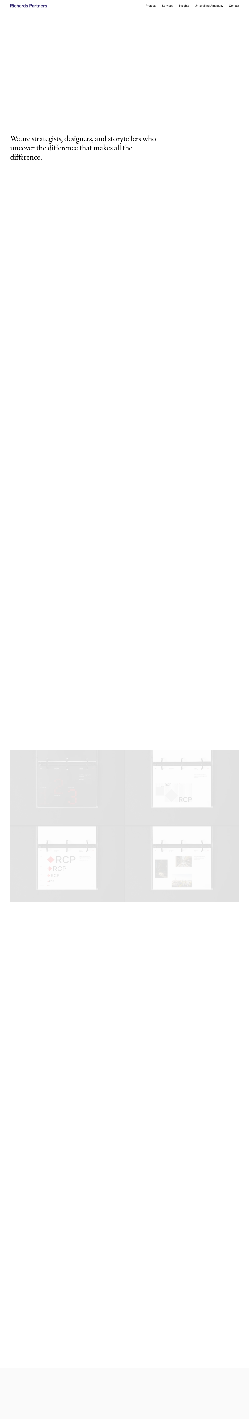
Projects (151, 5)
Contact (234, 5)
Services (167, 5)
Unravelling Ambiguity (209, 5)
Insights (184, 5)
